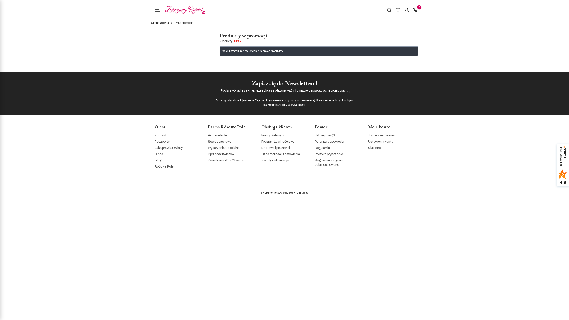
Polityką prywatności (292, 104)
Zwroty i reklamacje (275, 160)
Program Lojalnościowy (277, 141)
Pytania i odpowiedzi (329, 141)
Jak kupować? (325, 135)
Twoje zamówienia (381, 135)
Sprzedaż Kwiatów (221, 154)
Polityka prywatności (329, 154)
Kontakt (160, 135)
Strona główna (160, 22)
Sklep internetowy (283, 192)
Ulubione (374, 148)
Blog (158, 160)
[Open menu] (157, 10)
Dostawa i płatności (275, 148)
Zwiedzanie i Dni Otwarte (226, 160)
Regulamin (261, 100)
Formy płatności (272, 135)
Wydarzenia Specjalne (224, 148)
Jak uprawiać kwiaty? (169, 148)
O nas (159, 154)
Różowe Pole (164, 166)
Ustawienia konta (380, 141)
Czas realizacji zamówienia (280, 154)
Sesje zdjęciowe (219, 141)
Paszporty (162, 141)
